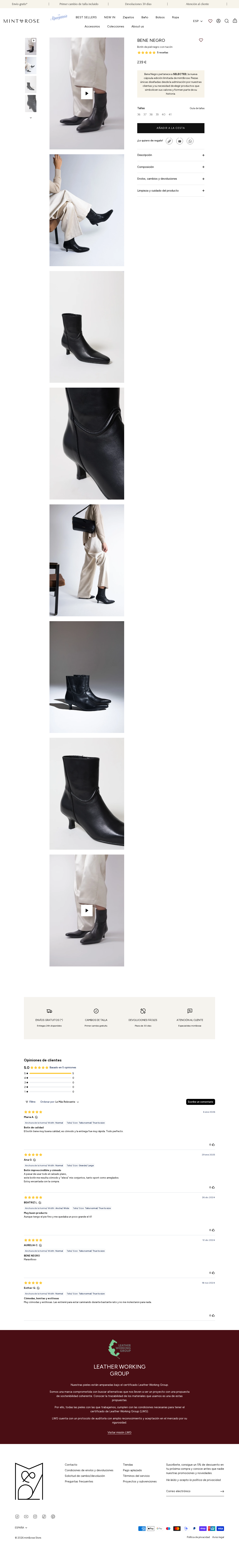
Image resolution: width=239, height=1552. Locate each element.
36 (138, 114)
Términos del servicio (136, 1476)
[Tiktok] (44, 1516)
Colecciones (115, 26)
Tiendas (128, 1464)
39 (157, 114)
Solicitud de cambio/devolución (85, 1476)
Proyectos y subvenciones (140, 1481)
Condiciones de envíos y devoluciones (89, 1470)
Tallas (170, 108)
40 (163, 114)
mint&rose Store (32, 1537)
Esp (196, 21)
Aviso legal (218, 1537)
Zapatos (128, 17)
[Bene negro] (31, 46)
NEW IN (109, 17)
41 (170, 114)
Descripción (144, 155)
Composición (145, 167)
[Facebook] (17, 1516)
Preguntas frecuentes (79, 1481)
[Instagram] (35, 1516)
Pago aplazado (132, 1470)
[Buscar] (227, 21)
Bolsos (160, 17)
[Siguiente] (31, 118)
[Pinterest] (53, 1516)
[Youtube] (26, 1516)
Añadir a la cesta (171, 128)
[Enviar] (222, 1491)
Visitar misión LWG (119, 1432)
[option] (31, 47)
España (19, 1527)
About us (137, 26)
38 (151, 114)
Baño (144, 17)
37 (144, 114)
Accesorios (92, 26)
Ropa (175, 17)
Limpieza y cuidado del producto (158, 190)
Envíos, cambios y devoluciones (157, 179)
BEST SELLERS (86, 17)
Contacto (71, 1464)
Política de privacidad (198, 1537)
